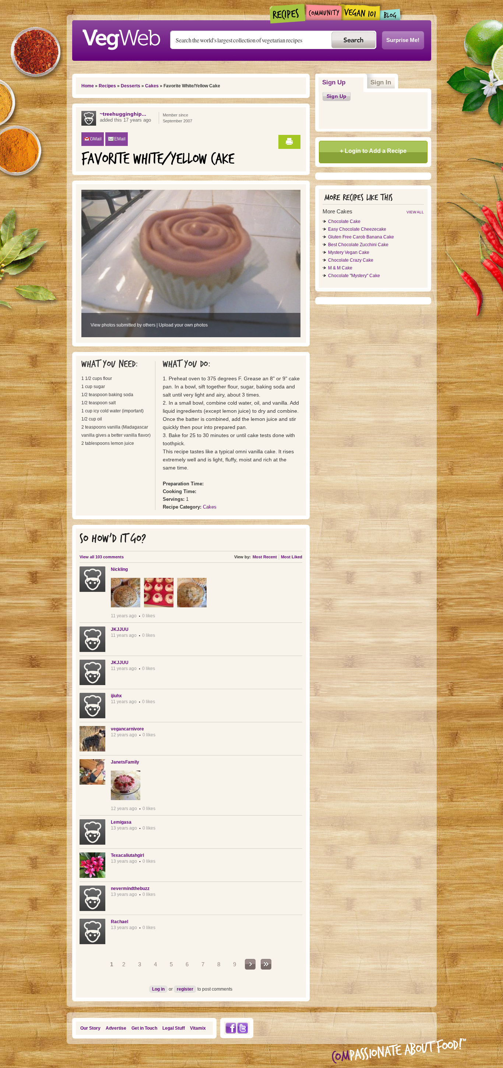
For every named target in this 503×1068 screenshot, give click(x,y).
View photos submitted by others (123, 325)
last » (266, 964)
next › (250, 964)
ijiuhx (116, 695)
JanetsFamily (125, 762)
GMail (96, 139)
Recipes (288, 14)
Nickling (119, 569)
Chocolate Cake (344, 221)
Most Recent (265, 557)
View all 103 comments (102, 557)
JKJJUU (120, 629)
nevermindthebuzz (130, 888)
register (185, 989)
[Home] (121, 37)
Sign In (380, 82)
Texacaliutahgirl (127, 855)
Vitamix (198, 1028)
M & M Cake (340, 268)
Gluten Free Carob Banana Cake (361, 237)
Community (323, 12)
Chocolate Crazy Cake (350, 260)
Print (289, 142)
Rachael (119, 921)
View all (415, 212)
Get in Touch (144, 1028)
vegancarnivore (127, 729)
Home (87, 85)
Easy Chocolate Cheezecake (357, 229)
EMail (120, 139)
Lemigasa (121, 822)
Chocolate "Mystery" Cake (354, 275)
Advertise (116, 1028)
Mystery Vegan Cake (348, 252)
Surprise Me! (402, 40)
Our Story (90, 1028)
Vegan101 (360, 12)
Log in (158, 989)
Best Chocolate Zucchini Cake (358, 244)
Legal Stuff (173, 1028)
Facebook (230, 1028)
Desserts (130, 85)
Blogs (390, 14)
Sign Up (343, 82)
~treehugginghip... (123, 114)
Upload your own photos (183, 325)
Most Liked (291, 557)
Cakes (152, 85)
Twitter (242, 1028)
